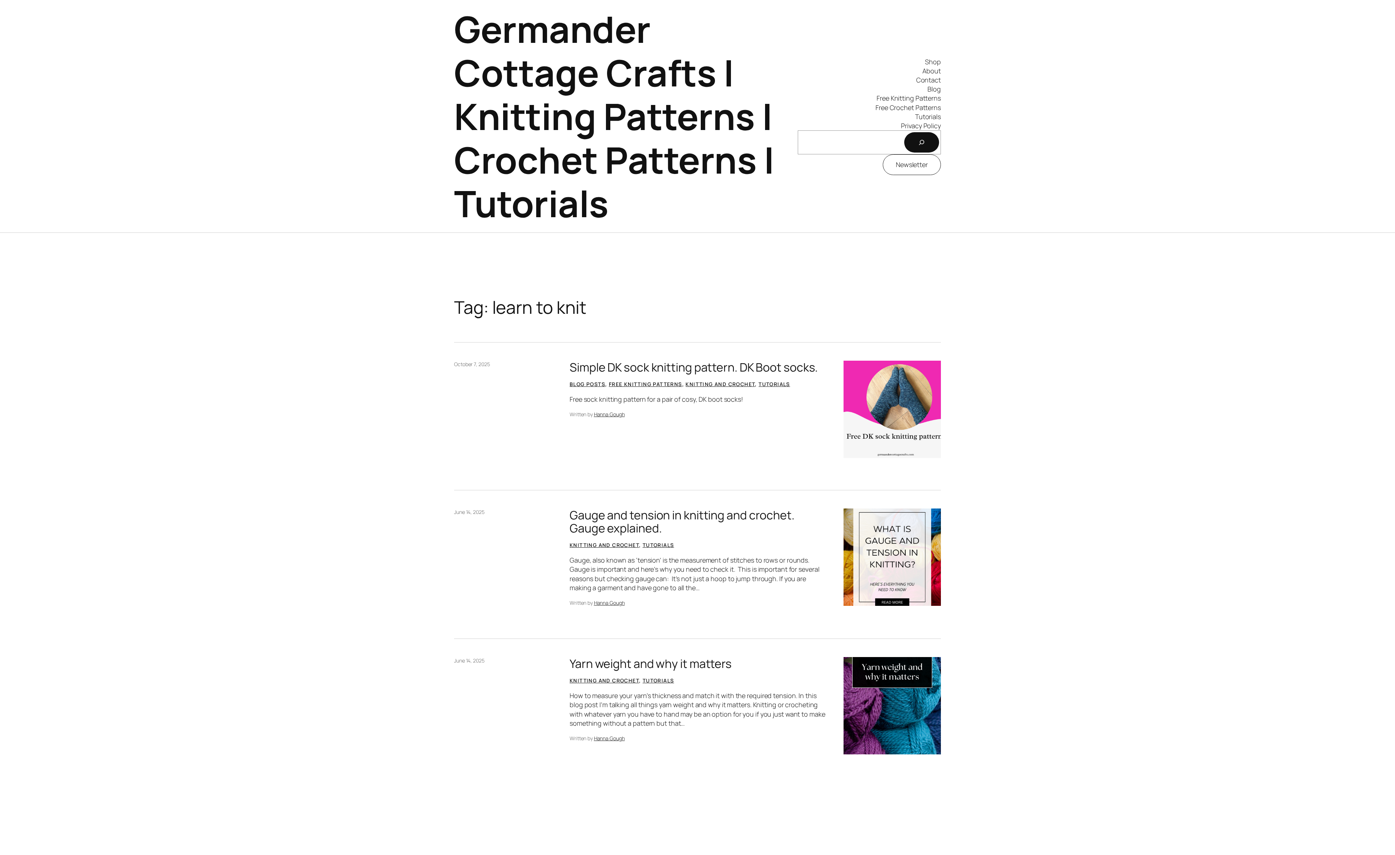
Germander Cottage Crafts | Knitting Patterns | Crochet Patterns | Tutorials (614, 116)
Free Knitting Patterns (645, 384)
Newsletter (912, 164)
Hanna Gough (609, 414)
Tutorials (774, 384)
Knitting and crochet (720, 384)
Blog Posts (587, 384)
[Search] (921, 142)
